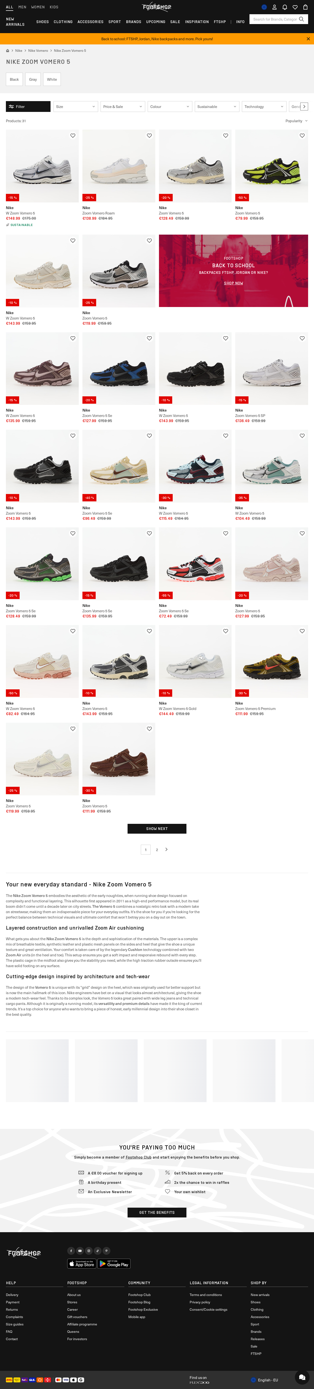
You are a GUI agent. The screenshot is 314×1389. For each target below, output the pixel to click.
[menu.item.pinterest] (106, 1251)
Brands (133, 21)
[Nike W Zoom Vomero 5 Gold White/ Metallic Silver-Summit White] (195, 661)
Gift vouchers (77, 1316)
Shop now (233, 283)
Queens (73, 1331)
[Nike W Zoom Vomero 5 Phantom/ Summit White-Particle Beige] (42, 661)
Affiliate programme (82, 1324)
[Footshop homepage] (157, 7)
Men (22, 7)
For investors (77, 1338)
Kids (54, 7)
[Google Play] (114, 1264)
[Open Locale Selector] (264, 7)
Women (38, 7)
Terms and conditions (206, 1294)
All (9, 7)
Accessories (91, 21)
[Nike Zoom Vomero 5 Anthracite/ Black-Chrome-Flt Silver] (42, 466)
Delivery (12, 1294)
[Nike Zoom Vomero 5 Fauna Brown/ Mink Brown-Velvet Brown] (118, 759)
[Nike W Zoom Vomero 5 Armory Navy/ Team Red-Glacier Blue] (195, 466)
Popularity (294, 120)
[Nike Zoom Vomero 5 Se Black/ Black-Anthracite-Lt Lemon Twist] (118, 563)
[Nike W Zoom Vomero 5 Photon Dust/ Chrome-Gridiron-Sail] (42, 166)
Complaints (14, 1316)
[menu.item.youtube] (80, 1251)
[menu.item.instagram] (89, 1251)
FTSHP (220, 21)
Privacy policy (200, 1302)
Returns (12, 1309)
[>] (304, 106)
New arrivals (15, 22)
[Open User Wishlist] (295, 7)
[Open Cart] (305, 7)
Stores (72, 1302)
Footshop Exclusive (143, 1309)
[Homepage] (34, 1253)
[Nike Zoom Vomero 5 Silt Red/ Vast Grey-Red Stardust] (271, 563)
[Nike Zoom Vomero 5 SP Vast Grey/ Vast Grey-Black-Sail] (271, 368)
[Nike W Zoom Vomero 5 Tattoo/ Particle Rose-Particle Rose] (42, 368)
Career (72, 1309)
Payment (12, 1302)
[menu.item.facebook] (71, 1251)
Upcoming (155, 21)
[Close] (308, 38)
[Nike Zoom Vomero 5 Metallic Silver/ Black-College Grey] (118, 271)
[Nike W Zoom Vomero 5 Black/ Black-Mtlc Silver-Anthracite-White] (195, 368)
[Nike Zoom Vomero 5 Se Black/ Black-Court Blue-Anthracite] (118, 368)
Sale (175, 21)
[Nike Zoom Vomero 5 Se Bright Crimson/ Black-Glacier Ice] (195, 563)
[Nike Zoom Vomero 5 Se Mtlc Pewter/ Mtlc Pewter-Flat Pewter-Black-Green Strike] (42, 563)
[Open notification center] (285, 7)
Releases (258, 1338)
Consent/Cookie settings (208, 1309)
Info (240, 21)
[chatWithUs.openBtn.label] (302, 1377)
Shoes (42, 21)
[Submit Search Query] (301, 19)
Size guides (15, 1324)
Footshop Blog (139, 1302)
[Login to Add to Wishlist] (73, 135)
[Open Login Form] (274, 7)
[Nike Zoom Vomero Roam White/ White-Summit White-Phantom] (118, 166)
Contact (12, 1338)
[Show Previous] (168, 850)
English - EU (268, 1379)
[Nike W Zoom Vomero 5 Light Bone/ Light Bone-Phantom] (42, 271)
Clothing (63, 21)
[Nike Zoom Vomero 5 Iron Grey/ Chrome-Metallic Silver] (118, 661)
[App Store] (82, 1264)
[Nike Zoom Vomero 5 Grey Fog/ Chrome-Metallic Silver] (195, 166)
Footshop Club (139, 1157)
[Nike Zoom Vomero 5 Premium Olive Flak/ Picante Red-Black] (271, 661)
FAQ (9, 1331)
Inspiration (197, 21)
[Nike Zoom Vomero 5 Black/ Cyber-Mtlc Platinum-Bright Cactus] (271, 166)
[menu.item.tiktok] (98, 1251)
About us (74, 1294)
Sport (114, 21)
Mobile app (136, 1316)
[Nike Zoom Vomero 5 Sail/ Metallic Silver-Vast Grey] (42, 759)
